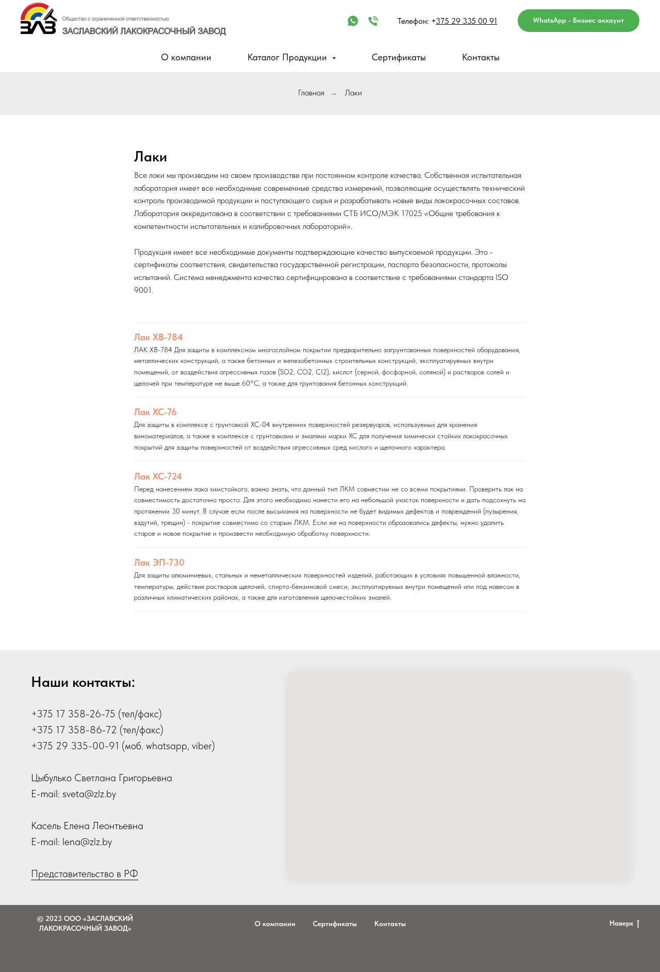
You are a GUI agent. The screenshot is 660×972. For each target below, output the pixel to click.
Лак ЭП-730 (159, 562)
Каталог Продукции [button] (288, 57)
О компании (186, 57)
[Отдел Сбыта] (352, 20)
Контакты (481, 57)
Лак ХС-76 (155, 411)
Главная (311, 92)
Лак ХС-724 (158, 476)
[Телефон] (373, 20)
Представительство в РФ (84, 873)
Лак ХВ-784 (158, 337)
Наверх (621, 923)
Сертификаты (399, 57)
